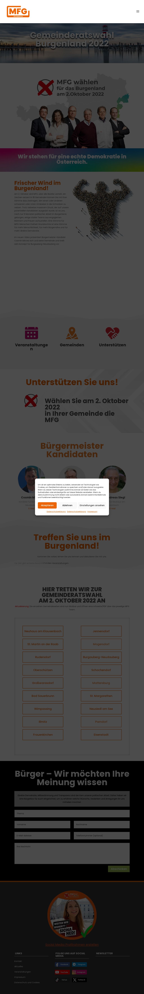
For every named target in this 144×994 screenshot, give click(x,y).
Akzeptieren (47, 505)
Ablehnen (67, 505)
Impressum (92, 511)
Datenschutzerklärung (56, 511)
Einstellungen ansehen (92, 505)
